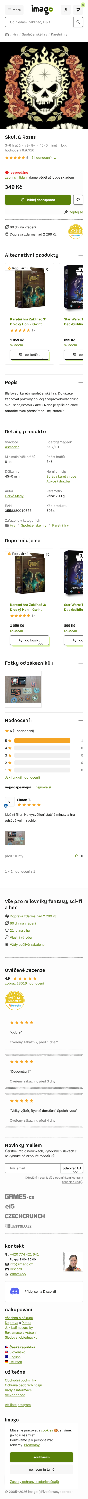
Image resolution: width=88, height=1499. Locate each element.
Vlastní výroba (21, 938)
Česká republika (22, 1347)
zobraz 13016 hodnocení (24, 983)
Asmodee (12, 447)
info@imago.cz (21, 1264)
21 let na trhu (20, 930)
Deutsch (15, 1362)
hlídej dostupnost (41, 200)
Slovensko (17, 1352)
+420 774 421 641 (24, 1254)
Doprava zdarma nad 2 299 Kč (33, 916)
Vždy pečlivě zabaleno (27, 944)
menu (17, 10)
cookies (47, 1430)
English (14, 1357)
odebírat (69, 1168)
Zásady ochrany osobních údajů (34, 1482)
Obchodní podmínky (20, 1380)
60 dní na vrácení (23, 923)
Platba (26, 1323)
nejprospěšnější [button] (18, 787)
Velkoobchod (15, 1395)
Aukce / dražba (58, 481)
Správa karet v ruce (61, 476)
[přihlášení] (66, 10)
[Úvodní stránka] (7, 34)
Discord (16, 1269)
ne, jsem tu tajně (41, 1469)
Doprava (11, 1323)
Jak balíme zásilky (19, 1328)
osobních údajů (72, 1181)
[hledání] (78, 22)
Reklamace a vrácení (20, 1332)
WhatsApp (18, 1274)
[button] (44, 255)
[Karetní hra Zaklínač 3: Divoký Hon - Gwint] (29, 313)
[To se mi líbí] (77, 856)
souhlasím (41, 1457)
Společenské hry (34, 34)
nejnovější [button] (43, 787)
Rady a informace (18, 1390)
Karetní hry (59, 34)
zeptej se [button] (76, 212)
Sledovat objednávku (21, 1337)
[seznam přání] (78, 200)
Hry (15, 34)
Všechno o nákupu (19, 1318)
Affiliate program (18, 1405)
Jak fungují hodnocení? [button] (22, 777)
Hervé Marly (14, 496)
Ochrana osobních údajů (23, 1385)
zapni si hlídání (16, 177)
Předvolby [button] (32, 1445)
